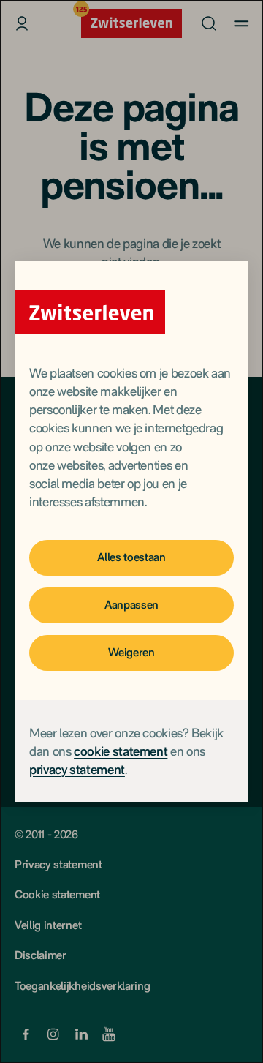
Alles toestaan (131, 557)
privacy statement (77, 769)
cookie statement (120, 751)
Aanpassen (131, 605)
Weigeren (131, 652)
